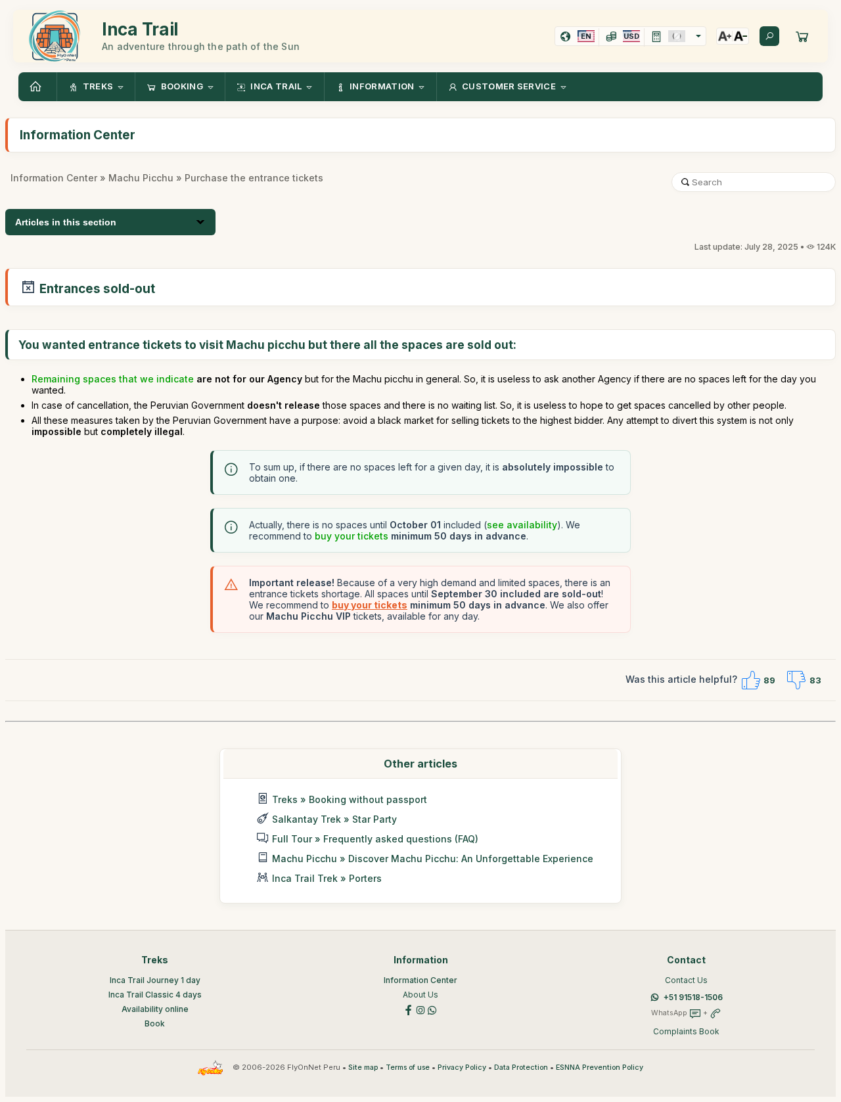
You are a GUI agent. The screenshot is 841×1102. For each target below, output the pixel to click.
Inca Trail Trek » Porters (327, 878)
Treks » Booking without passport (349, 799)
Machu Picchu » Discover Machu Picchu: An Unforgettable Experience (432, 858)
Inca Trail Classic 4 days (155, 994)
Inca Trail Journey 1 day (155, 980)
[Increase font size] (725, 36)
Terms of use (408, 1067)
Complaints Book (686, 1031)
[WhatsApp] (432, 1009)
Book (155, 1023)
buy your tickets (351, 535)
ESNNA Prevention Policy (599, 1067)
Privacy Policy (462, 1067)
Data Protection (521, 1067)
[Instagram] (420, 1009)
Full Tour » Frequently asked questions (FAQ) (375, 838)
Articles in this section (65, 222)
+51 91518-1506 (693, 997)
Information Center (54, 177)
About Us (420, 994)
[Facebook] (409, 1009)
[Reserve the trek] (802, 36)
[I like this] (750, 680)
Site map (363, 1067)
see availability (522, 524)
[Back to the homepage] (37, 86)
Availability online (155, 1009)
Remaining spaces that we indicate (113, 378)
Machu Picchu (140, 177)
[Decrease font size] (740, 36)
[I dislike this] (796, 680)
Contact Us (686, 980)
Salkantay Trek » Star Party (334, 819)
